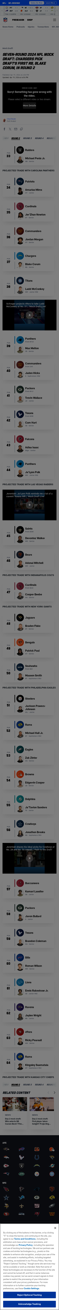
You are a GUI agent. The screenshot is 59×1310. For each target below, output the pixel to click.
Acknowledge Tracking (29, 1304)
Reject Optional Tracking (29, 1295)
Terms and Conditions (25, 1239)
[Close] (55, 1227)
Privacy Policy (26, 1245)
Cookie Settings (31, 1288)
